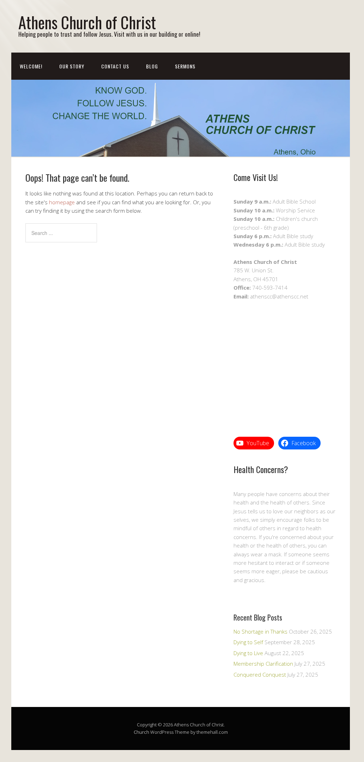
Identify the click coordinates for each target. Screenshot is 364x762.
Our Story (71, 66)
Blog (152, 66)
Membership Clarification (263, 663)
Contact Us (115, 66)
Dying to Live (248, 653)
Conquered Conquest (259, 674)
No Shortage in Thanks (260, 631)
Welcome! (31, 66)
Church (141, 732)
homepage (62, 202)
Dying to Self (248, 642)
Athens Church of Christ (87, 22)
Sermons (185, 66)
